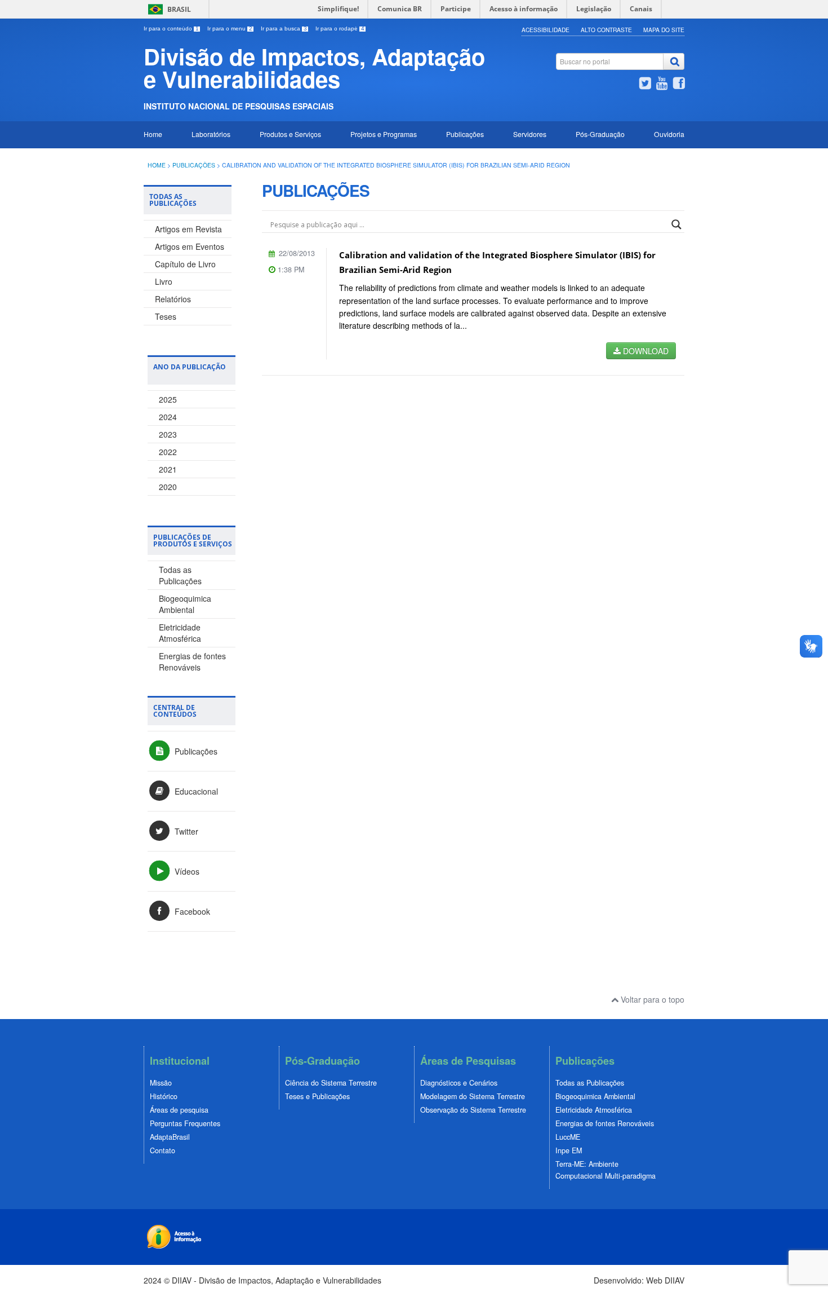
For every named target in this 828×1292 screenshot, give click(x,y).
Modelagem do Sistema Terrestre (472, 1096)
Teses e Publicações (317, 1096)
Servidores (529, 134)
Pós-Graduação (600, 134)
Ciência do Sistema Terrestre (331, 1083)
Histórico (163, 1096)
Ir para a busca (284, 28)
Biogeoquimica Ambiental (185, 604)
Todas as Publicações (180, 575)
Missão (161, 1083)
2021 (168, 469)
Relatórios (173, 299)
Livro (163, 281)
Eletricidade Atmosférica (180, 632)
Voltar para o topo (651, 999)
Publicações (465, 134)
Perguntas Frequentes (185, 1123)
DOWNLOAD (645, 350)
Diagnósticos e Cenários (458, 1083)
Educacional (195, 791)
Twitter (185, 831)
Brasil (179, 9)
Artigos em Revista (188, 229)
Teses (165, 316)
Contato (162, 1150)
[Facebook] (678, 84)
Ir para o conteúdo (171, 28)
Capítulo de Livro (185, 264)
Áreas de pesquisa (179, 1110)
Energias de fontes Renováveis (192, 661)
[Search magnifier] (676, 224)
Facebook (191, 911)
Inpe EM (568, 1150)
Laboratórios (211, 134)
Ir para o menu (229, 28)
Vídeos (185, 871)
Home (153, 134)
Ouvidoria (669, 134)
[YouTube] (661, 84)
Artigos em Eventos (189, 246)
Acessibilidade (545, 29)
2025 (168, 399)
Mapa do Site (663, 29)
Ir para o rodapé (339, 28)
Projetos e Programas (383, 134)
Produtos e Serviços (290, 134)
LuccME (567, 1137)
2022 (168, 451)
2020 (168, 486)
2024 (168, 416)
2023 (168, 434)
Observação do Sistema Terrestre (473, 1110)
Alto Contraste (606, 29)
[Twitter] (645, 84)
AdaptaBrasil (170, 1137)
